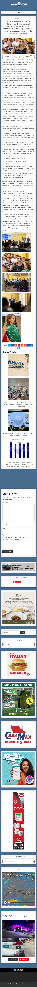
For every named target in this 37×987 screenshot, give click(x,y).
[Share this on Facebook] (12, 345)
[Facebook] (18, 970)
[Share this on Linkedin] (31, 345)
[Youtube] (21, 970)
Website (5, 532)
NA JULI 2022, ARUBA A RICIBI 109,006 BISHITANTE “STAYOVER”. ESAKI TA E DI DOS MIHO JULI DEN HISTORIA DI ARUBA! (18, 464)
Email (4, 528)
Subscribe (24, 959)
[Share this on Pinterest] (19, 345)
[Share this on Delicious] (18, 348)
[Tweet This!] (9, 345)
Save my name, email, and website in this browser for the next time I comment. (16, 538)
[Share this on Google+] (15, 345)
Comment (5, 502)
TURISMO (18, 18)
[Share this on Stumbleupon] (25, 345)
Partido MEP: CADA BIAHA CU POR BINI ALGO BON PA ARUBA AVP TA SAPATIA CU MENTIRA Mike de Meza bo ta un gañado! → (19, 482)
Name (4, 525)
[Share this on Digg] (28, 345)
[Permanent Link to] (18, 365)
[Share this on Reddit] (22, 345)
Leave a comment (26, 36)
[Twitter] (15, 970)
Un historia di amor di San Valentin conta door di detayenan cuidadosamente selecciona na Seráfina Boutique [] (18, 405)
